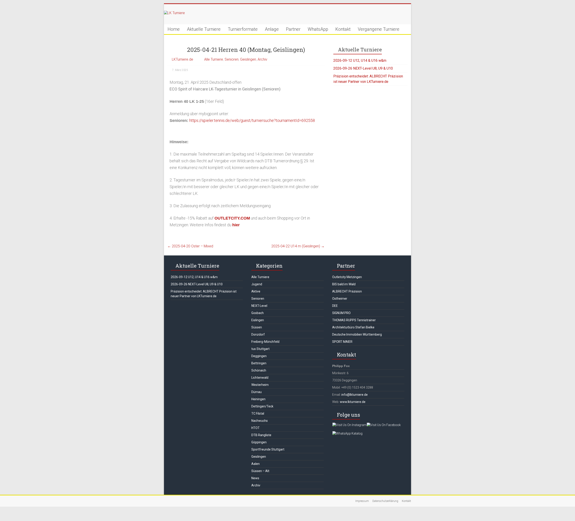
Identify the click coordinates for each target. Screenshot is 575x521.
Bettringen (258, 363)
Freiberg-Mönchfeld (265, 341)
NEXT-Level (259, 306)
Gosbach (257, 313)
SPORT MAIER (342, 341)
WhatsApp (318, 29)
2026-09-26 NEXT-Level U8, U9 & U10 (363, 68)
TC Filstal (257, 413)
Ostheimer (339, 298)
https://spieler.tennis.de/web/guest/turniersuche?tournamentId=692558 (252, 120)
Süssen (256, 327)
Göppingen (259, 442)
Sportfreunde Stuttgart (267, 449)
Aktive (255, 291)
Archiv (262, 59)
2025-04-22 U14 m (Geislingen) (298, 246)
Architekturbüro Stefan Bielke (353, 327)
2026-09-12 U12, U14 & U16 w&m (359, 60)
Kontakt (343, 29)
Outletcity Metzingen (347, 277)
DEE (335, 306)
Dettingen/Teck (262, 406)
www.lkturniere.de (352, 402)
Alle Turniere (213, 59)
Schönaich (258, 370)
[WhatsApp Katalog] (347, 433)
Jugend (256, 284)
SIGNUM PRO (341, 313)
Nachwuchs (259, 420)
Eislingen (257, 320)
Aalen (255, 464)
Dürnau (256, 392)
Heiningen (258, 399)
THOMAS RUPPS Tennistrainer (354, 320)
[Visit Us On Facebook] (384, 425)
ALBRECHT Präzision (347, 291)
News (255, 478)
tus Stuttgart (260, 349)
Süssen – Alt (260, 471)
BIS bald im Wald (344, 284)
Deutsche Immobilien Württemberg (357, 334)
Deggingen (259, 356)
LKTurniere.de (182, 59)
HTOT (255, 428)
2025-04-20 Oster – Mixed (190, 246)
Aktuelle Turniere (204, 29)
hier (236, 225)
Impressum (362, 501)
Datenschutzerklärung (385, 501)
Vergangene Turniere (378, 29)
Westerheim (260, 385)
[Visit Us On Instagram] (349, 425)
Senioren (232, 59)
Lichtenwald (259, 377)
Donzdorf (258, 334)
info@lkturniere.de (354, 394)
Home (174, 29)
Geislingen (248, 59)
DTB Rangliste (261, 435)
